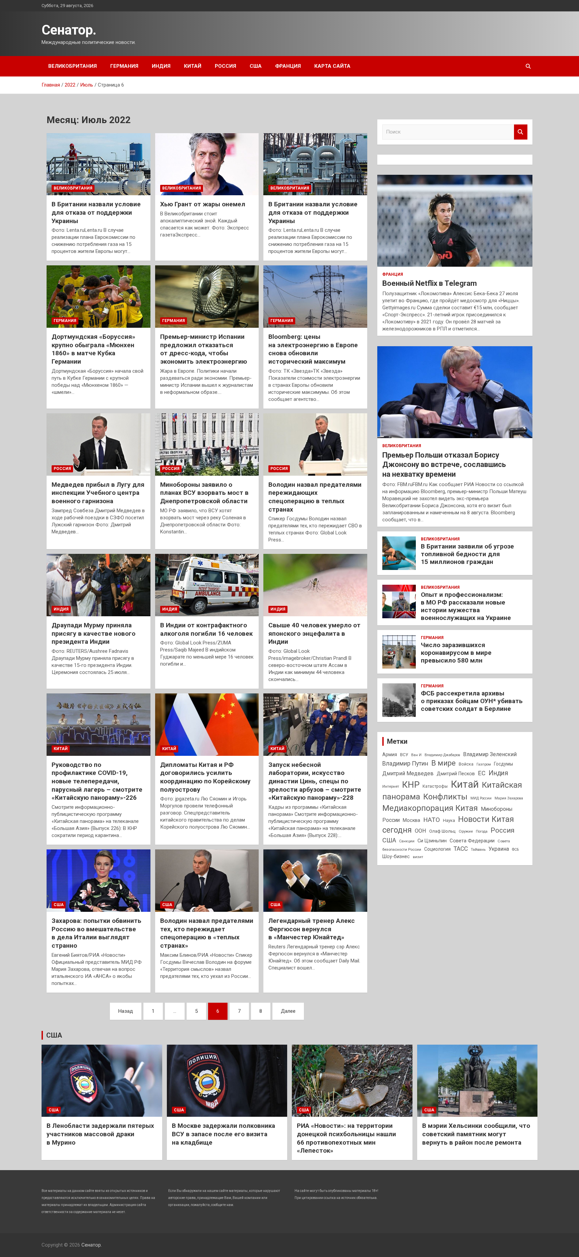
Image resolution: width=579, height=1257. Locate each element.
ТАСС (461, 848)
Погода (482, 831)
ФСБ (515, 849)
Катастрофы (435, 786)
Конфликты (445, 796)
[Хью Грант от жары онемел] (207, 164)
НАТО (431, 820)
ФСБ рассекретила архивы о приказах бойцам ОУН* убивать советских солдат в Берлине (472, 701)
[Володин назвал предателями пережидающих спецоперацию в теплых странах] (315, 444)
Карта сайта (332, 66)
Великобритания (72, 66)
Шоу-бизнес (396, 856)
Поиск (520, 132)
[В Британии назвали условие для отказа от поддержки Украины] (98, 164)
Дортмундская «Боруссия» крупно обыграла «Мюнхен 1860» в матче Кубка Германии (93, 349)
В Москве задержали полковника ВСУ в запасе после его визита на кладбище (223, 1134)
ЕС (482, 773)
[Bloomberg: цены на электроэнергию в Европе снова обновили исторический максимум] (315, 296)
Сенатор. (69, 30)
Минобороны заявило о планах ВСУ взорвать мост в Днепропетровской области (204, 493)
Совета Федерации (472, 841)
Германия (124, 66)
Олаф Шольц (442, 831)
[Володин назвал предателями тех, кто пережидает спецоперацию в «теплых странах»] (207, 880)
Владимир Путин (405, 763)
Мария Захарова (509, 798)
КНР (411, 785)
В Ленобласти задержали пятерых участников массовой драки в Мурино (100, 1134)
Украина (499, 849)
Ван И (416, 755)
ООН (420, 831)
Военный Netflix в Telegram (429, 283)
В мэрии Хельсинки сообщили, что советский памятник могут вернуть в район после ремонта (476, 1134)
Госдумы (503, 764)
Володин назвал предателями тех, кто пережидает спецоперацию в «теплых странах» (206, 933)
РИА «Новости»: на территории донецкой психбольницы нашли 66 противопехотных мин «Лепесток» (346, 1138)
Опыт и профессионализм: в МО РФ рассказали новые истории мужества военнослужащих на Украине (466, 606)
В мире (443, 763)
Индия (161, 66)
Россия (225, 66)
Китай (192, 66)
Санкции (406, 841)
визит (418, 857)
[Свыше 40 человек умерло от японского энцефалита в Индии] (315, 585)
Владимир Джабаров (442, 755)
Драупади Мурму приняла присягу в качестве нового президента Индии (93, 633)
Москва (411, 820)
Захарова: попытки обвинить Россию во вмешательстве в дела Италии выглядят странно (96, 933)
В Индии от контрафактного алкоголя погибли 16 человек (206, 629)
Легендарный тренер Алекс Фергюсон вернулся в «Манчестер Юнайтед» (311, 929)
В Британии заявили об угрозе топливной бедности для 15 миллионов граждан (467, 554)
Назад (125, 1011)
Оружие (466, 831)
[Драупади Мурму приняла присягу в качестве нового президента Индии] (98, 585)
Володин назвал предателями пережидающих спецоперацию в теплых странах (315, 497)
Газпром (483, 764)
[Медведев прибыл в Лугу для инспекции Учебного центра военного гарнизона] (98, 444)
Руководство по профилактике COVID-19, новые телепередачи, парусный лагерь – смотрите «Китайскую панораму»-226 (97, 781)
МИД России (481, 798)
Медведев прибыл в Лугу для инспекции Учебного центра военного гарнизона (98, 493)
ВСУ (404, 754)
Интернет (390, 786)
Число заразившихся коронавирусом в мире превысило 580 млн (456, 652)
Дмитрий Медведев (408, 773)
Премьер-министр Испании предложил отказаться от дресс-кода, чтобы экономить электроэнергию (203, 349)
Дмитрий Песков (456, 774)
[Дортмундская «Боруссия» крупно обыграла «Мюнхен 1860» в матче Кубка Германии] (98, 296)
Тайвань (478, 849)
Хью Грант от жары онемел (202, 204)
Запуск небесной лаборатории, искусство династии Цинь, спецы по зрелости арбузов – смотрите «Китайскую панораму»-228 (314, 781)
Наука (449, 820)
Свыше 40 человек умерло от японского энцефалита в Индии (314, 633)
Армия (389, 754)
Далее (288, 1011)
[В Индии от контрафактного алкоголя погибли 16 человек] (207, 585)
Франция (288, 66)
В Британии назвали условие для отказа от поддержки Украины (96, 212)
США (256, 66)
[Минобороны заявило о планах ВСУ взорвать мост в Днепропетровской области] (207, 444)
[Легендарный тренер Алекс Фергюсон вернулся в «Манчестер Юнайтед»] (315, 880)
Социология (437, 849)
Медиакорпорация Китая (430, 808)
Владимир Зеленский (490, 754)
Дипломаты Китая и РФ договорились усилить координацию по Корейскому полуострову (205, 777)
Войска (466, 764)
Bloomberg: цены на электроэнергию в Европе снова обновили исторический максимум (313, 349)
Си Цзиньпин (432, 841)
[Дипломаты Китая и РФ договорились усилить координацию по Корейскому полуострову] (207, 724)
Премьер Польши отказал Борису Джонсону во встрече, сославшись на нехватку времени (444, 464)
